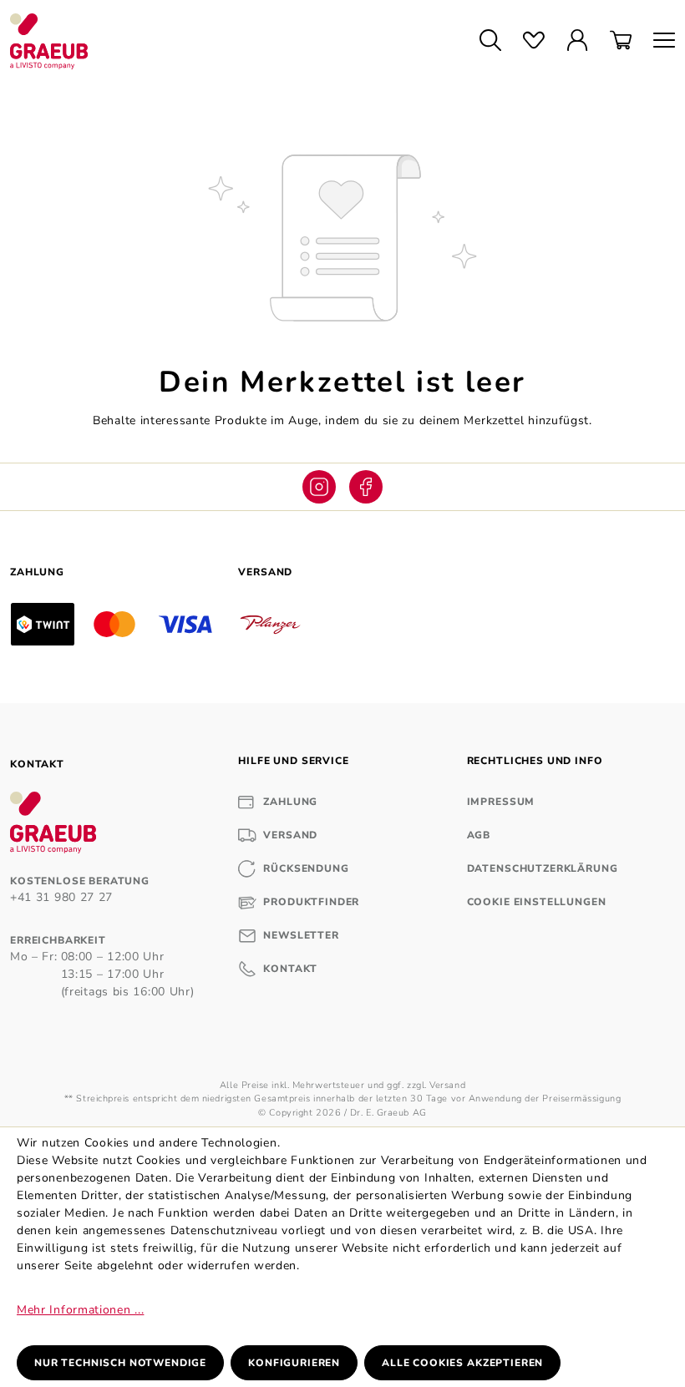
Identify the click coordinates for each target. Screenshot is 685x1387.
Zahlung (290, 801)
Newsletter (300, 935)
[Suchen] (490, 41)
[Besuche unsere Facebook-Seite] (366, 487)
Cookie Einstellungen (536, 902)
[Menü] (658, 41)
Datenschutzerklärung (542, 868)
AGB (479, 835)
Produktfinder (311, 902)
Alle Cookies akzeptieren (462, 1362)
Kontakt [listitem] (37, 764)
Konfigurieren (294, 1362)
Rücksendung (305, 868)
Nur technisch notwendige (120, 1362)
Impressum (501, 801)
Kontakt (290, 968)
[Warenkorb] (620, 41)
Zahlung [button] (37, 572)
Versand (290, 835)
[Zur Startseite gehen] (229, 41)
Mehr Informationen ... (80, 1310)
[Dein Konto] (577, 41)
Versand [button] (265, 572)
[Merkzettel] (534, 41)
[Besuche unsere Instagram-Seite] (319, 487)
